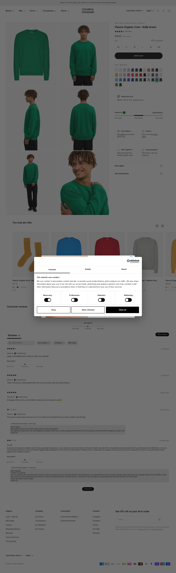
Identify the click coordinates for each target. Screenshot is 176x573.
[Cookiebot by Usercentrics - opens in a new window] (128, 261)
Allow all (122, 310)
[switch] (74, 300)
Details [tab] (88, 269)
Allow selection (88, 310)
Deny (53, 310)
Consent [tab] (52, 269)
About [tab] (124, 269)
